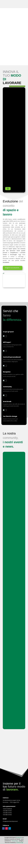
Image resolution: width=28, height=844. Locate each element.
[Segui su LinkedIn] (9, 828)
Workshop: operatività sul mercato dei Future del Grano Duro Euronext (13, 464)
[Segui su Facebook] (3, 828)
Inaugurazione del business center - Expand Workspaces (14, 709)
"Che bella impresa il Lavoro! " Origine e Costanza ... (12, 567)
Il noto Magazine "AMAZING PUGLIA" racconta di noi (11, 615)
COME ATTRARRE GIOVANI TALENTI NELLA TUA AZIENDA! (14, 488)
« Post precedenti (9, 726)
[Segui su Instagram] (6, 828)
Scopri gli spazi (8, 332)
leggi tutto (9, 474)
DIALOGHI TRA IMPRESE (13, 542)
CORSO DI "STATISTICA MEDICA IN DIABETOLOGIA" (14, 524)
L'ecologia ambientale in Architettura (13, 591)
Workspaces (19, 837)
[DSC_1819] (14, 273)
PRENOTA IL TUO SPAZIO (14, 841)
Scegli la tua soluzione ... (12, 268)
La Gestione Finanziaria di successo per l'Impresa (14, 506)
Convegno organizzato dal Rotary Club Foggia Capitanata (13, 639)
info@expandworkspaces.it (10, 821)
